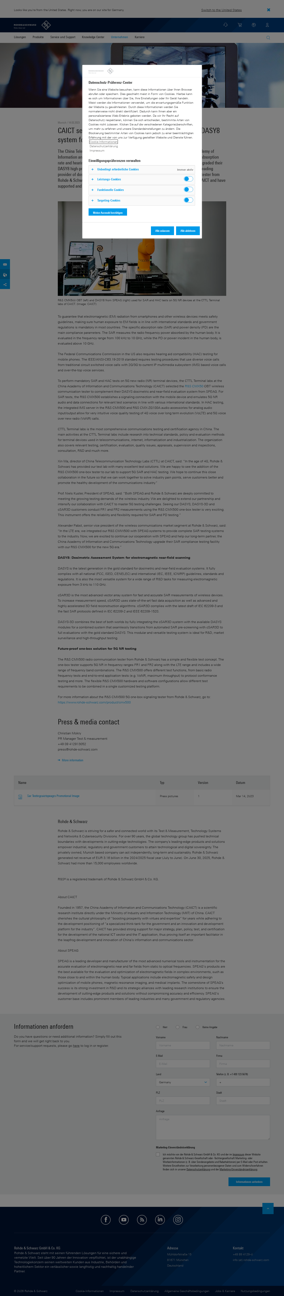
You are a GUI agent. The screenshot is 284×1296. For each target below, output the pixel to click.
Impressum (97, 150)
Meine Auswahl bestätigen (108, 212)
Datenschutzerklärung (104, 146)
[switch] (188, 178)
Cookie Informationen (103, 141)
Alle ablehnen (187, 230)
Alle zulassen (162, 230)
